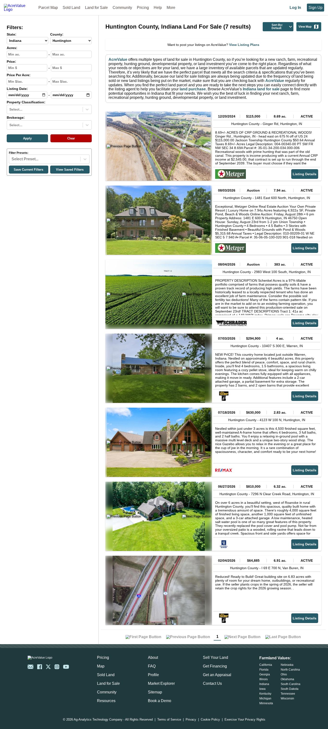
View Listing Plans (244, 45)
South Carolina (290, 684)
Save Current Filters (28, 169)
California (265, 665)
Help (158, 8)
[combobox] (9, 109)
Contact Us (212, 683)
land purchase (193, 89)
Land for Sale (96, 8)
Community (122, 8)
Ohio (284, 674)
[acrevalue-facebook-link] (39, 666)
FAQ (152, 666)
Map (100, 666)
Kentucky (265, 693)
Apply (27, 138)
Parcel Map (48, 8)
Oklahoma (287, 679)
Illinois (263, 679)
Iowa (262, 689)
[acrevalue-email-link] (30, 667)
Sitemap (155, 692)
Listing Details (304, 174)
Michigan (265, 698)
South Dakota (289, 689)
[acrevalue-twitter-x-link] (48, 666)
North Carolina (290, 669)
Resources (106, 701)
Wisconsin (287, 698)
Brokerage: (16, 117)
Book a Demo (159, 701)
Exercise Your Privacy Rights (245, 719)
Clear (71, 138)
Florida (263, 669)
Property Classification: (26, 102)
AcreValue (118, 59)
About (153, 657)
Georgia (264, 674)
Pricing (143, 8)
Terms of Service (169, 719)
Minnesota (266, 703)
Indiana (264, 684)
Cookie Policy (210, 719)
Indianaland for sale (261, 89)
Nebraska (287, 665)
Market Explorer (161, 683)
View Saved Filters (70, 169)
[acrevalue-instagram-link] (57, 666)
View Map (304, 26)
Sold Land (71, 8)
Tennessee (288, 693)
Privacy (191, 719)
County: (56, 34)
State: (11, 34)
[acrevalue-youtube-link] (66, 667)
